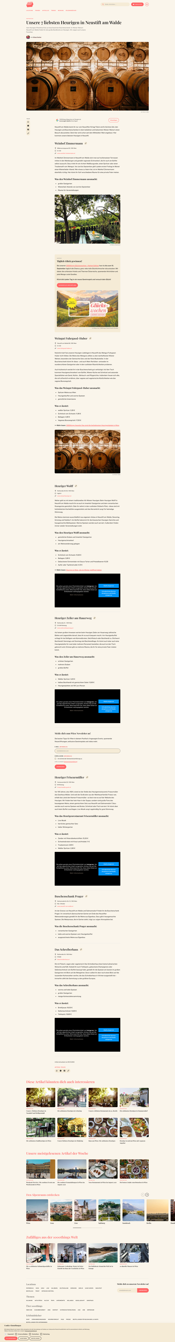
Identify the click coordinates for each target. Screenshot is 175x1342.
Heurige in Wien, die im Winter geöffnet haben (84, 570)
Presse (68, 1319)
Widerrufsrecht (53, 1319)
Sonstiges (90, 1300)
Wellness (70, 1300)
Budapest (99, 1288)
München (73, 1288)
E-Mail (61, 746)
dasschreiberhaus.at (63, 959)
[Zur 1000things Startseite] (29, 4)
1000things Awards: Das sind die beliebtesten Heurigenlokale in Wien (92, 425)
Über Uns (29, 1310)
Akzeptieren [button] (23, 1338)
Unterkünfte (60, 1300)
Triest (37, 1291)
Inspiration (29, 18)
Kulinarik (29, 1300)
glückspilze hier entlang (67, 285)
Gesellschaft (80, 1300)
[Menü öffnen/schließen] (147, 4)
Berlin (81, 1288)
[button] (28, 133)
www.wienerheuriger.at (64, 496)
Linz (47, 1288)
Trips (52, 1300)
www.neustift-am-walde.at (65, 906)
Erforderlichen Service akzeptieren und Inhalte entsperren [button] (109, 593)
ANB (83, 1310)
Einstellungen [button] (35, 1338)
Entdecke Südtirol (48, 1291)
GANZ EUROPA (89, 1288)
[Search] (103, 4)
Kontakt (55, 1310)
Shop (27, 1319)
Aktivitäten (38, 1300)
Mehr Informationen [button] (76, 595)
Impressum (90, 1310)
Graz (42, 1288)
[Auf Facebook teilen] (28, 129)
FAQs (62, 1319)
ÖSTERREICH (30, 1288)
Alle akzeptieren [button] (11, 1338)
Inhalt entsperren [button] (109, 586)
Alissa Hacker (37, 37)
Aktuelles (92, 1180)
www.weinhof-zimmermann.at (66, 153)
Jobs (49, 1310)
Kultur (46, 1300)
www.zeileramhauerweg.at (65, 628)
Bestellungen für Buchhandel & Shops (85, 1319)
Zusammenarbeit (39, 1310)
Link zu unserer (66, 761)
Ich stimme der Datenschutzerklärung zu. (70, 758)
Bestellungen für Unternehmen (36, 1322)
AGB (79, 1310)
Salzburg (54, 1288)
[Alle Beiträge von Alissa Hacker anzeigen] (28, 37)
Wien (37, 1288)
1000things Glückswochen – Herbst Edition (82, 266)
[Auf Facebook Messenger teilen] (28, 126)
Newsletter (138, 4)
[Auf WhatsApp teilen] (28, 122)
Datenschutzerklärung (70, 761)
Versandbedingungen (39, 1319)
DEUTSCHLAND (64, 1288)
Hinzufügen (113, 120)
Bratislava (29, 1291)
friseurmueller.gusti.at (64, 787)
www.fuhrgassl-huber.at (64, 348)
